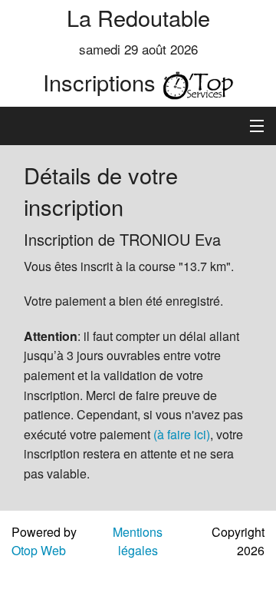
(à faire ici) (181, 434)
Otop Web (39, 550)
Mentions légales (138, 541)
